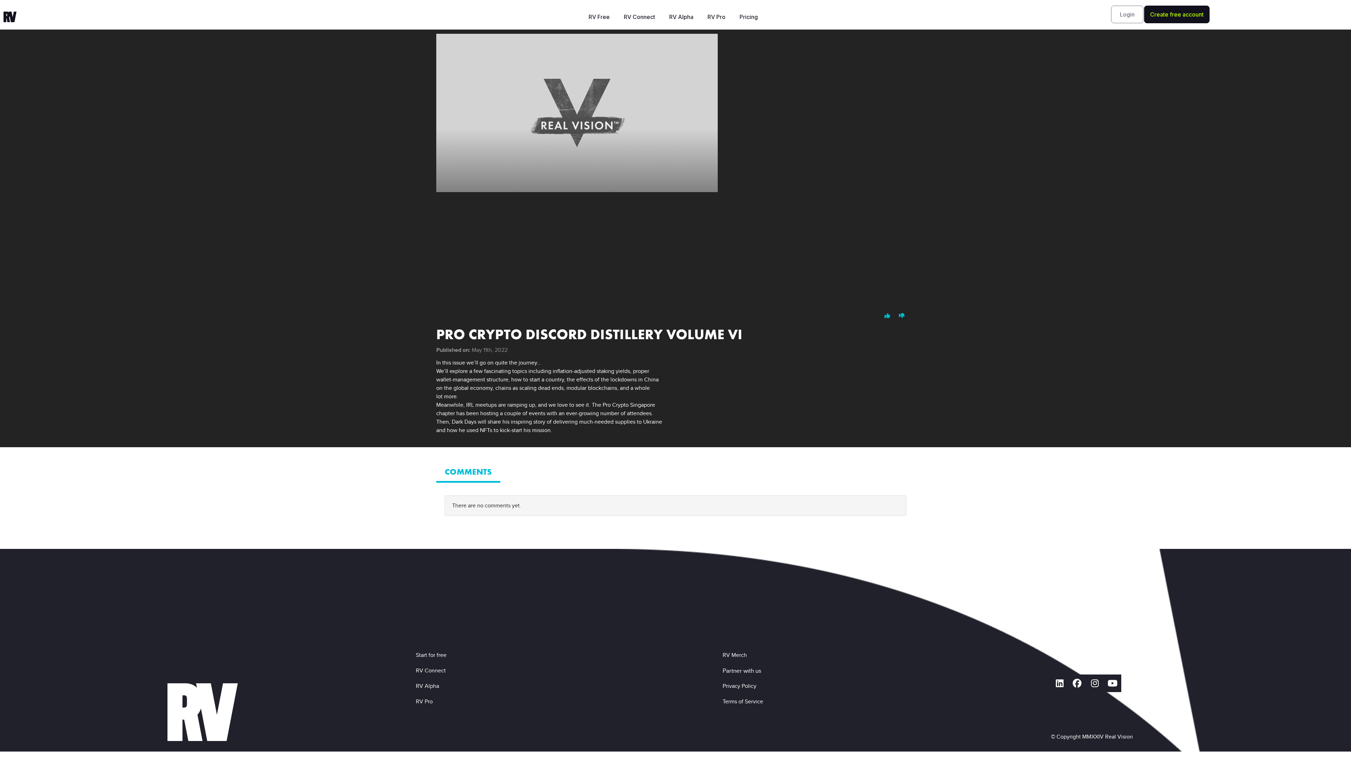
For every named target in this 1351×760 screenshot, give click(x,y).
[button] (1127, 14)
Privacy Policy (741, 686)
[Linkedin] (1059, 683)
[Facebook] (1077, 683)
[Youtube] (1112, 683)
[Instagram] (1095, 683)
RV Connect (639, 16)
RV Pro (716, 16)
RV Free (599, 16)
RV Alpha (681, 16)
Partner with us (742, 670)
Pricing (749, 16)
